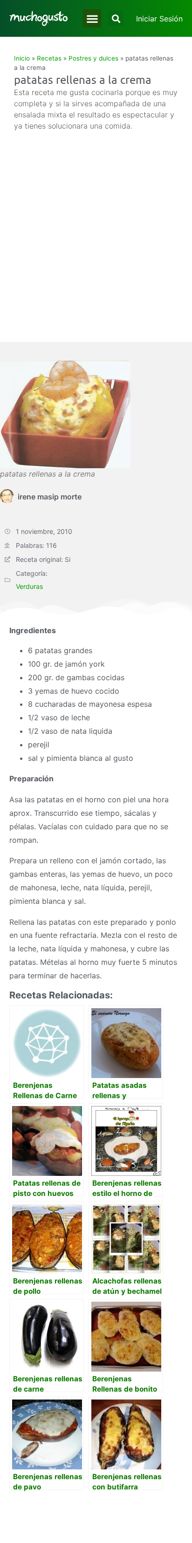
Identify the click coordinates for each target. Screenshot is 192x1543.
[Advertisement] (96, 232)
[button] (92, 18)
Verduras (29, 586)
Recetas (49, 58)
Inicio (22, 58)
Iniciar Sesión (159, 18)
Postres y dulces (93, 58)
